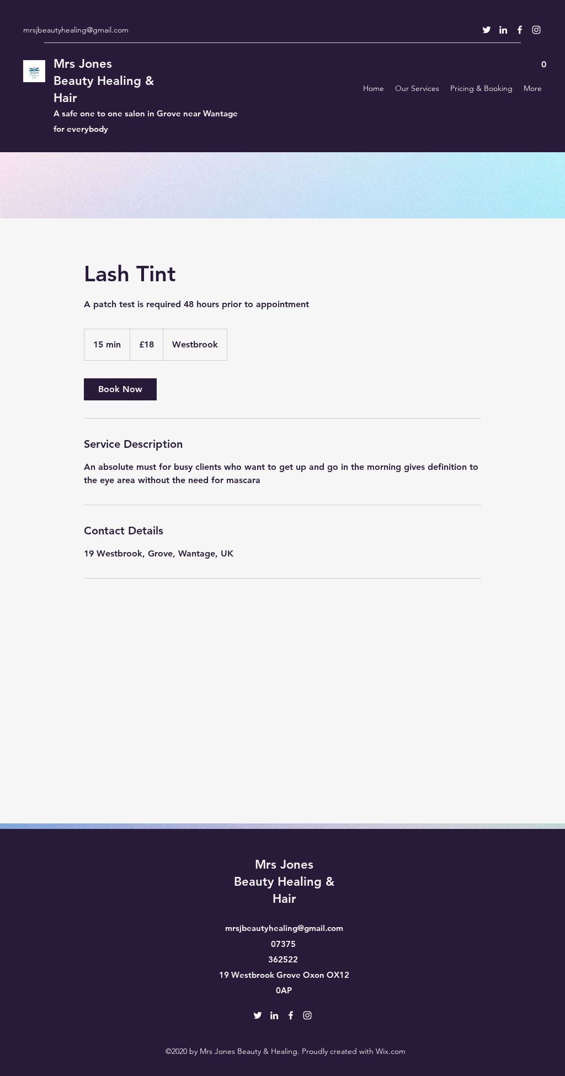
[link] (120, 389)
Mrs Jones (83, 63)
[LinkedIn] (503, 29)
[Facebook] (519, 29)
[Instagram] (536, 29)
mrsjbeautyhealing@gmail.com (76, 30)
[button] (543, 60)
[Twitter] (486, 29)
